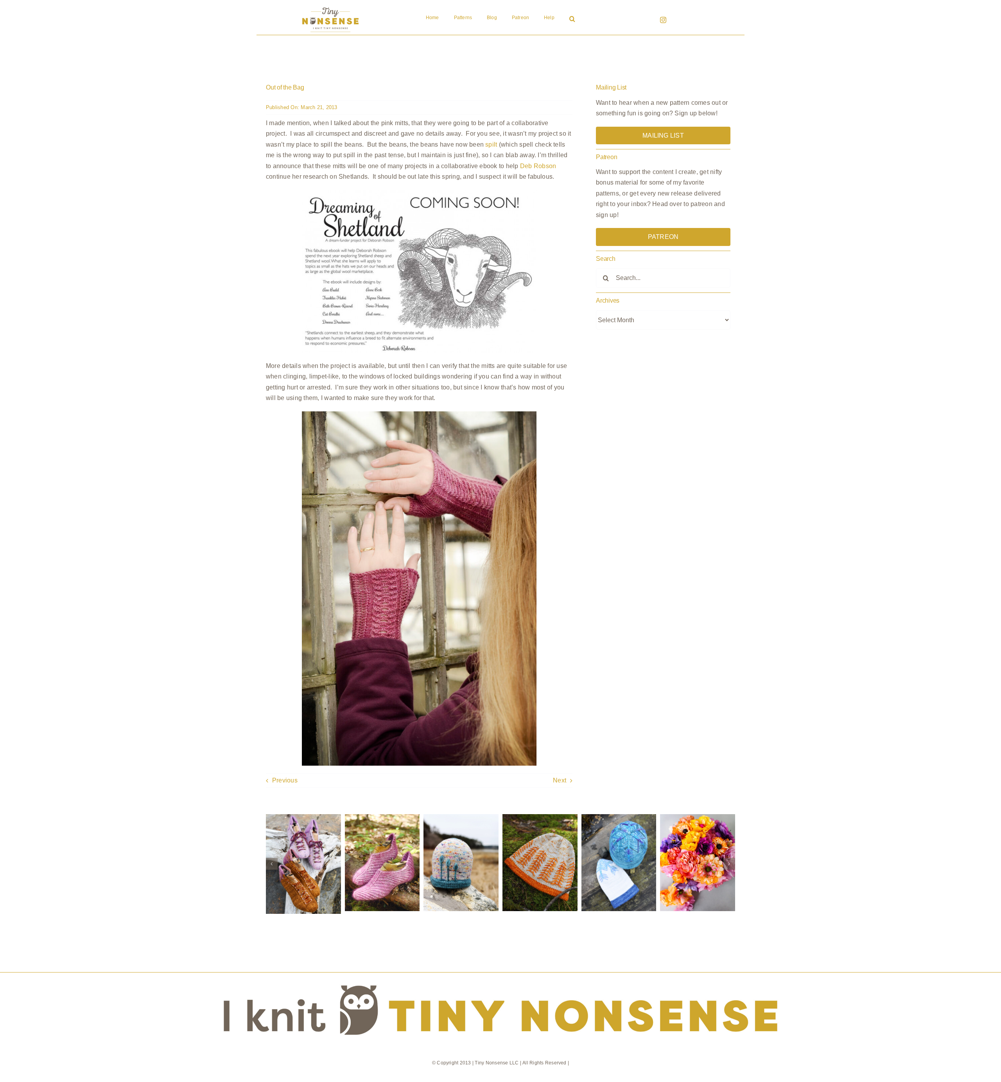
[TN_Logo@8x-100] (330, 7)
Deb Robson (538, 166)
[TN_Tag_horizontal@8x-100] (500, 975)
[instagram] (663, 20)
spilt (491, 144)
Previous (285, 780)
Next (559, 780)
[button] (572, 20)
